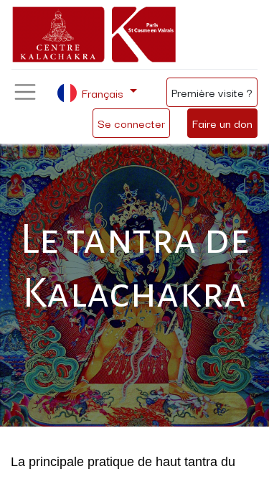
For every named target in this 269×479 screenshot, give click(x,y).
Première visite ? (212, 92)
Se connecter (131, 122)
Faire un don (222, 122)
